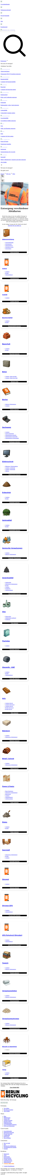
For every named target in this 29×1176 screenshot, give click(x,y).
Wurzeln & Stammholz (9, 1046)
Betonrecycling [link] (14, 381)
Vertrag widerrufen (9, 1163)
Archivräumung (8, 244)
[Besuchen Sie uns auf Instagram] (3, 1103)
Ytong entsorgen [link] (14, 1078)
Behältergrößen (7, 1121)
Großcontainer (8, 248)
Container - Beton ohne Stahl (11, 378)
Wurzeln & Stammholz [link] (14, 1053)
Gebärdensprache (8, 1160)
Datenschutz (7, 1156)
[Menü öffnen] (2, 180)
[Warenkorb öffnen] (1, 178)
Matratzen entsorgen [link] (14, 740)
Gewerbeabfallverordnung (10, 1124)
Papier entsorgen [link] (14, 802)
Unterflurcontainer (9, 590)
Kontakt (6, 1148)
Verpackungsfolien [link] (14, 1000)
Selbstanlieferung (9, 245)
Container (7, 271)
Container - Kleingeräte (10, 469)
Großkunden (7, 1135)
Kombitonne (7, 588)
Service (2, 173)
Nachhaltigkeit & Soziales (10, 1147)
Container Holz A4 (9, 706)
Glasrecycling (8, 616)
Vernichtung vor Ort (9, 247)
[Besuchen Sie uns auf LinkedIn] (7, 1103)
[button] (14, 115)
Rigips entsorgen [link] (14, 832)
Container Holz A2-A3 (9, 704)
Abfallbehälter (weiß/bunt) (10, 618)
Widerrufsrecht (7, 1162)
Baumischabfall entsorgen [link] (14, 326)
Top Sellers (6, 1108)
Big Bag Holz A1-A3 (9, 707)
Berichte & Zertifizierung (10, 1146)
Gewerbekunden (8, 1131)
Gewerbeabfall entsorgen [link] (14, 593)
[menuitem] (14, 63)
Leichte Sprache (8, 1159)
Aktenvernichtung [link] (14, 252)
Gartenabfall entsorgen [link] (14, 530)
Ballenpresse (8, 794)
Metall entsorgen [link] (14, 768)
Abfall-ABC (7, 1119)
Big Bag (7, 273)
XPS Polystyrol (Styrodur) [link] (14, 945)
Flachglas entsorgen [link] (14, 649)
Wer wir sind (7, 1143)
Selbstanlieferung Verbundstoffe (12, 438)
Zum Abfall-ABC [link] (14, 1087)
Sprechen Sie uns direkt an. (14, 225)
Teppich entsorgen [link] (14, 973)
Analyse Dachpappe (9, 433)
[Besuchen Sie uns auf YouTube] (1, 1103)
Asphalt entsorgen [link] (14, 301)
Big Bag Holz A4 (8, 709)
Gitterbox (7, 471)
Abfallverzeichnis (8, 1120)
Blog (5, 1116)
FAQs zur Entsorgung (9, 1126)
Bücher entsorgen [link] (14, 409)
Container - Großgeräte (10, 467)
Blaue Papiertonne (9, 791)
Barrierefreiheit (7, 1158)
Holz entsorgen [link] (14, 713)
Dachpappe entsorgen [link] (14, 441)
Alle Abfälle (7, 1111)
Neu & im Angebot (8, 1109)
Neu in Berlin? (7, 1138)
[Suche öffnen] (2, 176)
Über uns (8, 173)
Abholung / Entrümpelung (10, 404)
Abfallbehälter (8, 582)
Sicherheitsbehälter (9, 242)
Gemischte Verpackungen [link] (14, 558)
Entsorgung (3, 61)
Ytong (4, 1069)
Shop (13, 173)
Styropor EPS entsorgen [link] (14, 915)
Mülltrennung (7, 1117)
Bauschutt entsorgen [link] (14, 353)
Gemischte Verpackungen (12, 548)
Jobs (5, 1144)
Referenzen (6, 1136)
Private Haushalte (8, 1134)
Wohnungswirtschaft (9, 1132)
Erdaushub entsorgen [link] (14, 502)
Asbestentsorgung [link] (14, 278)
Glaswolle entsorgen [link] (14, 678)
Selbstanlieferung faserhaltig (11, 436)
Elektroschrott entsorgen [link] (14, 474)
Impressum (6, 1154)
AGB (5, 1155)
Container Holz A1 (9, 703)
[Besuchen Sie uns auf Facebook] (5, 1103)
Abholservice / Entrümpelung (11, 584)
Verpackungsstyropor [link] (14, 1028)
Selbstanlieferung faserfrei (10, 435)
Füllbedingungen (8, 1123)
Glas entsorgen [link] (14, 623)
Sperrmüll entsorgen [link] (14, 861)
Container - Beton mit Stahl (11, 376)
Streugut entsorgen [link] (14, 887)
